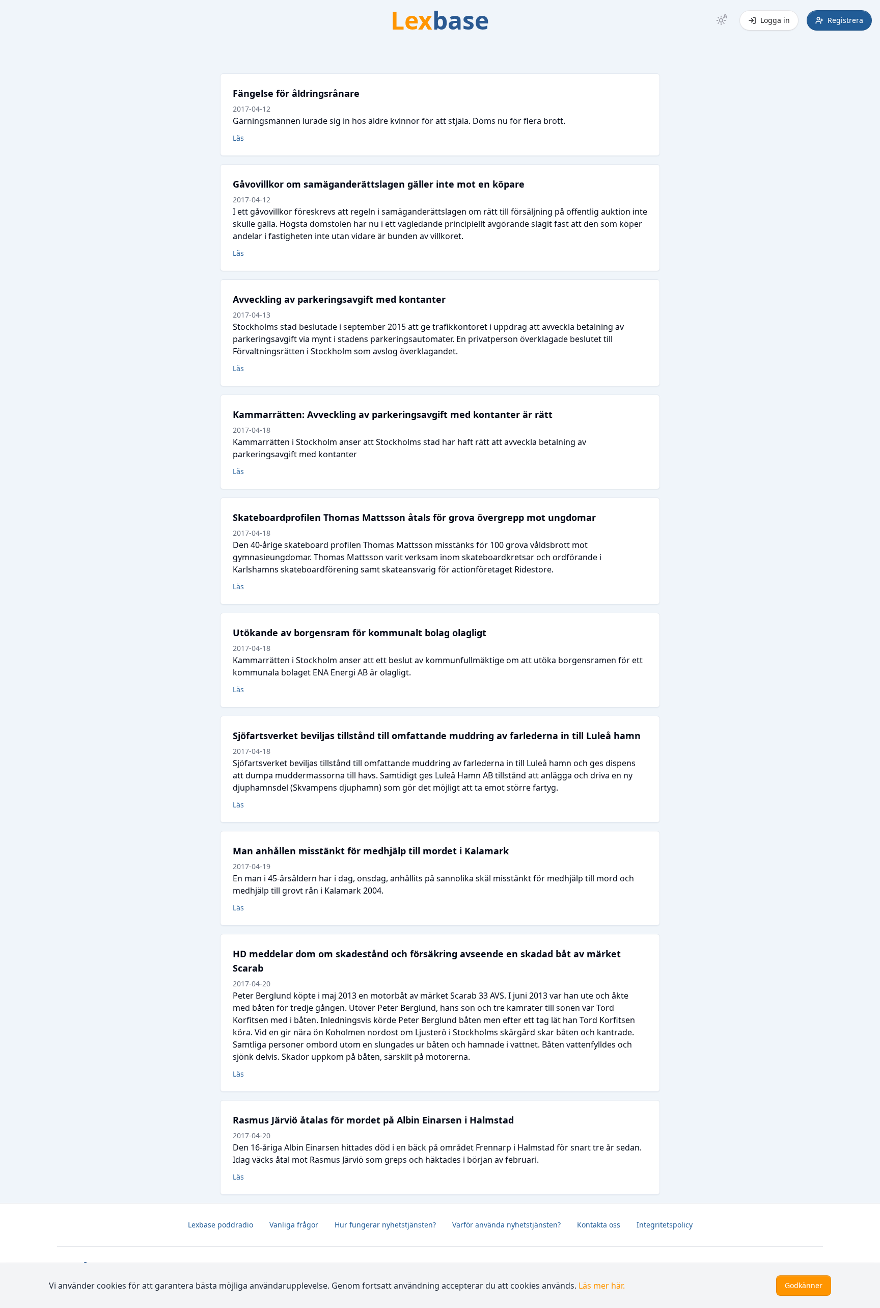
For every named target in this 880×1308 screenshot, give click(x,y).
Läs (238, 138)
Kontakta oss (598, 1224)
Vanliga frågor (293, 1224)
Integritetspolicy (665, 1224)
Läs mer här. (602, 1285)
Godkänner (803, 1285)
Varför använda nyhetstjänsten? (506, 1224)
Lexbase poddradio (220, 1224)
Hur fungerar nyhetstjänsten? (385, 1224)
